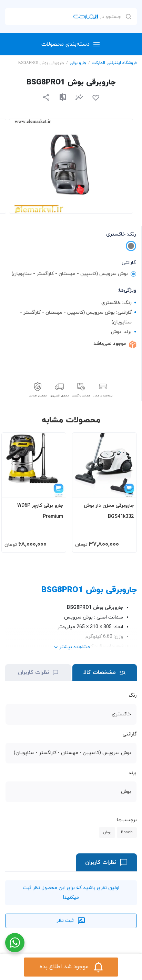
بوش (107, 832)
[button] (79, 97)
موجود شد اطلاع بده (64, 967)
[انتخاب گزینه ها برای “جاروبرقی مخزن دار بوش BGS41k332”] (124, 488)
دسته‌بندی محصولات (65, 44)
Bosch (127, 832)
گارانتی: (128, 262)
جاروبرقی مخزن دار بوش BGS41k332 (109, 511)
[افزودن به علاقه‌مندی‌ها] (96, 98)
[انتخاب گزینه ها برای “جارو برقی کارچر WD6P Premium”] (54, 488)
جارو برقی (78, 63)
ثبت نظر (65, 920)
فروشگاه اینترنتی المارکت (114, 63)
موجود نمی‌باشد (109, 343)
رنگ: (121, 234)
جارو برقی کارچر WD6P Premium (40, 511)
